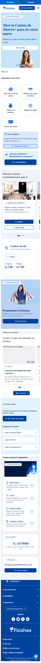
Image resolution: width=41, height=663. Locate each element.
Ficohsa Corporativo (15, 609)
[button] (19, 387)
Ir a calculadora (19, 162)
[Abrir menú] (36, 657)
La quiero (19, 222)
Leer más (19, 381)
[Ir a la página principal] (9, 10)
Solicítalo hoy (20, 40)
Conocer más (19, 228)
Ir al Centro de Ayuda (14, 419)
